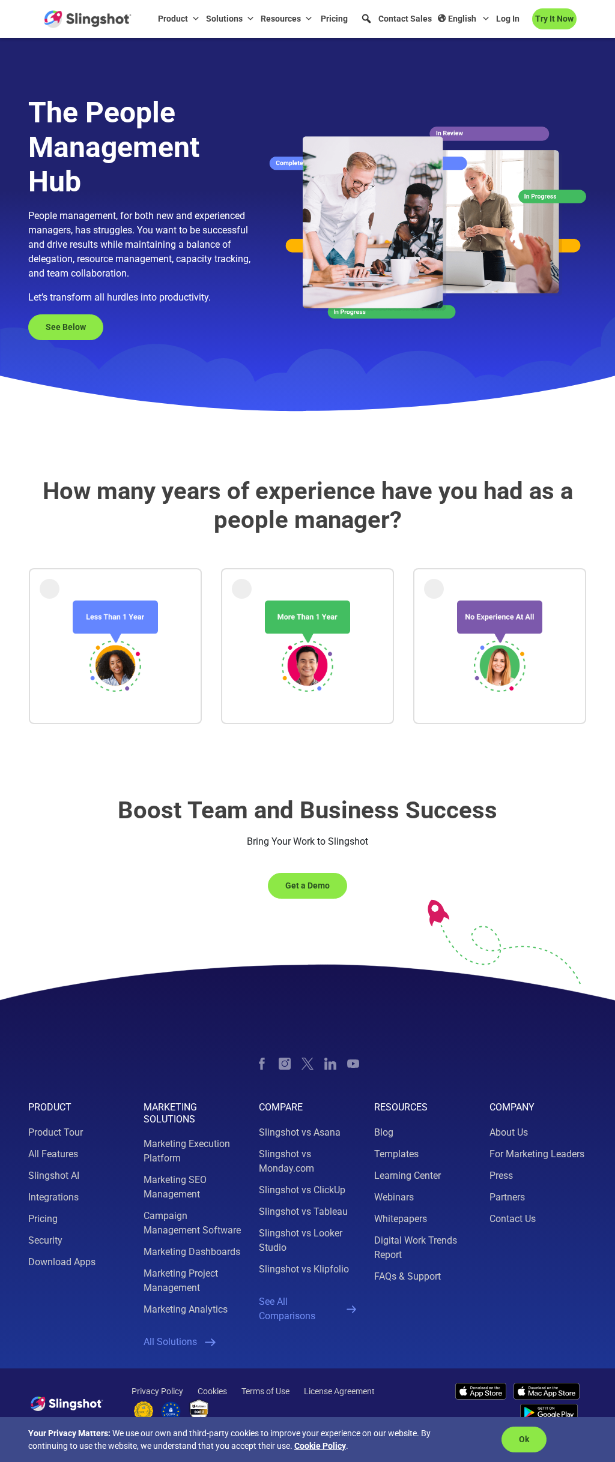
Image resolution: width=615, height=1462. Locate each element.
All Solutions (170, 1341)
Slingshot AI (53, 1175)
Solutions (224, 18)
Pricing (334, 18)
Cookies (212, 1391)
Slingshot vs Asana (300, 1132)
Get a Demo (307, 885)
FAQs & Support (407, 1276)
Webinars (394, 1197)
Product (173, 18)
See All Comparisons (287, 1309)
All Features (53, 1154)
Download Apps (61, 1262)
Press (501, 1175)
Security (45, 1240)
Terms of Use (265, 1391)
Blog (383, 1132)
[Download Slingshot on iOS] (480, 1391)
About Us (508, 1132)
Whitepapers (400, 1218)
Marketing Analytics (186, 1309)
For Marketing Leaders (536, 1154)
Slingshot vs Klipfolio (304, 1269)
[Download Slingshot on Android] (549, 1412)
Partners (507, 1197)
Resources (281, 18)
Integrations (53, 1197)
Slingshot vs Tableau (303, 1211)
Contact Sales (405, 18)
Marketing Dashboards (192, 1251)
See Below (66, 327)
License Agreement (339, 1391)
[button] (366, 19)
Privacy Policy (157, 1391)
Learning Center (407, 1175)
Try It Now (554, 18)
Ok (524, 1439)
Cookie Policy (320, 1446)
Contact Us (512, 1218)
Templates (396, 1154)
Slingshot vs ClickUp (302, 1190)
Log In (508, 18)
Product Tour (55, 1132)
